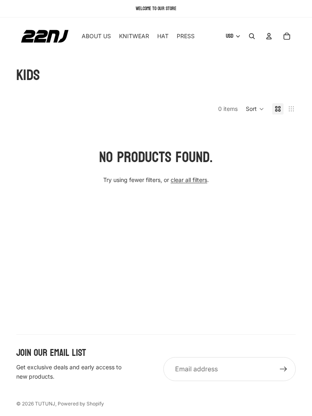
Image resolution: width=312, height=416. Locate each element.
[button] (255, 109)
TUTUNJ (45, 404)
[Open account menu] (269, 36)
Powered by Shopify (81, 404)
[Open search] (252, 36)
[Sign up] (283, 369)
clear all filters (189, 179)
